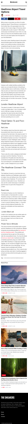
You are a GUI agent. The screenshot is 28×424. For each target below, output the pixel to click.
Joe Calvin (8, 15)
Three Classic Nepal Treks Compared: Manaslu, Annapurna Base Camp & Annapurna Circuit (13, 286)
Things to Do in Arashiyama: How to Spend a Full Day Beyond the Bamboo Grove (14, 379)
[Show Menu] (1, 2)
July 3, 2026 (8, 387)
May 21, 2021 (16, 15)
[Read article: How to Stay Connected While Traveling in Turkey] (14, 337)
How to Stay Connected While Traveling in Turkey (14, 348)
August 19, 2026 (12, 293)
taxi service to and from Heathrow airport (13, 257)
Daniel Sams (4, 293)
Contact (3, 416)
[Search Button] (26, 2)
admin (3, 387)
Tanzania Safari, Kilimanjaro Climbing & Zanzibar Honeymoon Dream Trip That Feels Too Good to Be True (13, 317)
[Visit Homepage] (14, 2)
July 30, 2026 (11, 355)
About (2, 414)
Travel (3, 282)
